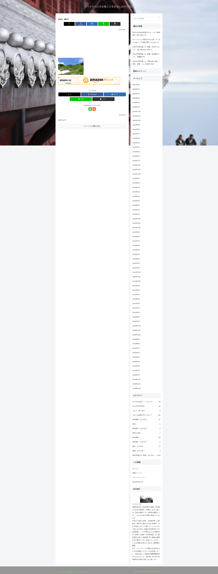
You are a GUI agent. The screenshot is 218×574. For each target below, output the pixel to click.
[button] (115, 24)
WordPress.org (138, 482)
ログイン (136, 468)
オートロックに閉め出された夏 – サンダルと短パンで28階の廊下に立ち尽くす (146, 41)
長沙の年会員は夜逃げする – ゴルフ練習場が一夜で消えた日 (146, 34)
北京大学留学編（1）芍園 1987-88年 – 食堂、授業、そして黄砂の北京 (146, 62)
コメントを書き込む (92, 126)
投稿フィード (137, 473)
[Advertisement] (92, 44)
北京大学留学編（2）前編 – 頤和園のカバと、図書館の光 (146, 55)
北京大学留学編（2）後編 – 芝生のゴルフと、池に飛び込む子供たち (146, 48)
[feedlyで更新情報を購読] (90, 109)
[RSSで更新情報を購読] (94, 109)
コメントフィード (139, 477)
